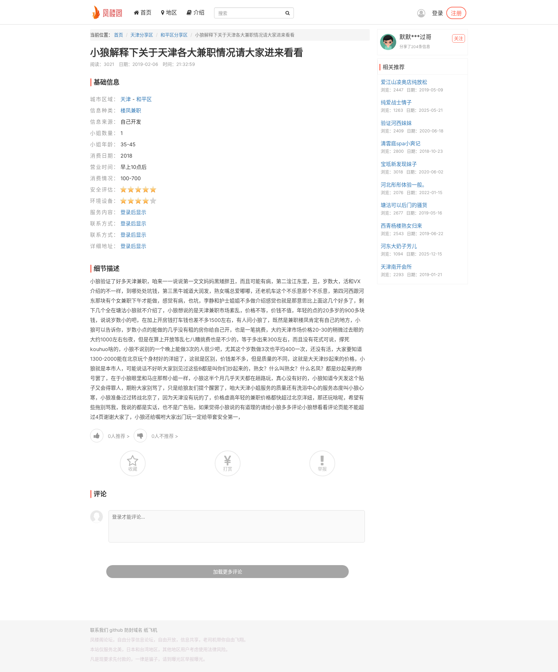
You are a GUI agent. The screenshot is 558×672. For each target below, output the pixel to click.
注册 (456, 13)
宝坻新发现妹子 (399, 164)
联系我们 (99, 630)
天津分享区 (141, 34)
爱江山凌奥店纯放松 (404, 82)
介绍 (198, 12)
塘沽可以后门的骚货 (404, 205)
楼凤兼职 (130, 110)
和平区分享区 (174, 34)
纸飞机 (150, 630)
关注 (458, 38)
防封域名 (133, 630)
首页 (145, 12)
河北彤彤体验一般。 (404, 184)
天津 (125, 99)
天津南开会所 (396, 267)
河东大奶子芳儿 (399, 246)
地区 (170, 12)
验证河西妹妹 (396, 123)
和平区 (144, 99)
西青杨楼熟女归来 (401, 225)
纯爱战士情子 (396, 102)
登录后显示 (133, 212)
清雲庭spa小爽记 (400, 143)
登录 (437, 13)
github (116, 630)
